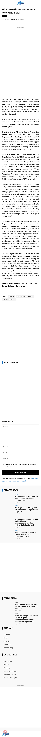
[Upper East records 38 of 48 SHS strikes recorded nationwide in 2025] (7, 534)
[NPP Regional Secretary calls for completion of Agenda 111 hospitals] (7, 509)
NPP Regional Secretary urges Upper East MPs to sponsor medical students (26, 498)
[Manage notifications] (5, 732)
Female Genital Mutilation (24, 296)
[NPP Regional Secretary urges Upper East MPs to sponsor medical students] (7, 497)
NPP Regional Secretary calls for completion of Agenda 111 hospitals (26, 510)
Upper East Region (8, 299)
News (4, 16)
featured (11, 296)
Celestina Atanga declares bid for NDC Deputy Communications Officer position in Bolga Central (26, 522)
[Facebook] (29, 734)
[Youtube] (37, 734)
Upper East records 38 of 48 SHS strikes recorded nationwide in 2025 (25, 535)
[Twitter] (33, 734)
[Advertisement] (20, 48)
